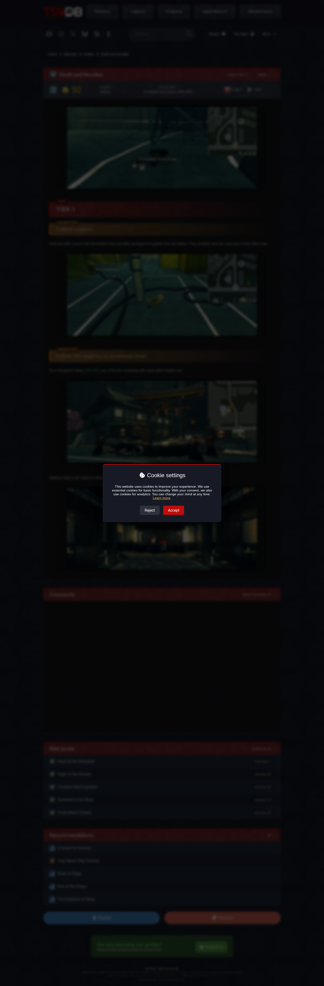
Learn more (161, 498)
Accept (173, 510)
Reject (150, 510)
